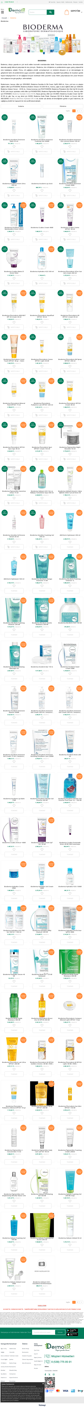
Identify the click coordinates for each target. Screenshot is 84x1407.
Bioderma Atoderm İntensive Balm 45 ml (14, 140)
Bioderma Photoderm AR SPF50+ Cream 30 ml (70, 316)
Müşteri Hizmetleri (62, 1356)
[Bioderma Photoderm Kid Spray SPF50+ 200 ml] (70, 346)
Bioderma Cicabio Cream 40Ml (42, 227)
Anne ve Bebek (5, 1356)
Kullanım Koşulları (27, 1356)
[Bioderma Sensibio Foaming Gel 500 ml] (42, 522)
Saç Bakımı (4, 1374)
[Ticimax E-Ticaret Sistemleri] (42, 1405)
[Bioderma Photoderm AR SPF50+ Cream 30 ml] (70, 303)
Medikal (3, 1370)
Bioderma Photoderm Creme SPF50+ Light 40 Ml (42, 360)
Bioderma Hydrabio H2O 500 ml (42, 271)
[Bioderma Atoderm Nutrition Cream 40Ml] (70, 171)
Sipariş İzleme (38, 1357)
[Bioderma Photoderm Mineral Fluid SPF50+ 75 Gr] (14, 390)
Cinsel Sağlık (4, 1359)
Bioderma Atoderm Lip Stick (42, 184)
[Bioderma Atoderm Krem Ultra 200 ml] (14, 171)
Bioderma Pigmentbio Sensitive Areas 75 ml (14, 491)
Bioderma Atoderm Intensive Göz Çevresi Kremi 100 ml (70, 140)
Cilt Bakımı (3, 1363)
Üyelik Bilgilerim (38, 1361)
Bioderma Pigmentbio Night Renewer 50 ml (70, 448)
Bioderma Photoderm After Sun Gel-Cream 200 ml (70, 272)
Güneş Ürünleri (5, 1366)
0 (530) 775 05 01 (61, 1361)
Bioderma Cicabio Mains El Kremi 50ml (14, 272)
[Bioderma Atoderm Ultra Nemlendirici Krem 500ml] (14, 215)
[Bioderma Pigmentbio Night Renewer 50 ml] (70, 434)
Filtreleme (63, 106)
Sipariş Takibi (60, 2)
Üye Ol (36, 1354)
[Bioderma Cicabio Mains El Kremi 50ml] (14, 259)
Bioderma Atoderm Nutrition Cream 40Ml (70, 184)
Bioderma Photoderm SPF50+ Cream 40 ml (70, 404)
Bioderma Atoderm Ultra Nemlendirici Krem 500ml (14, 228)
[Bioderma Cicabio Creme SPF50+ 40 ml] (70, 215)
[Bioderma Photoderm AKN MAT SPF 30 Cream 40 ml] (14, 303)
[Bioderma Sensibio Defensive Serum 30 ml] (14, 522)
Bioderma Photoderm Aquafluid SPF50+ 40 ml (42, 316)
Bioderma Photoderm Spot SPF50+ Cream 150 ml (42, 448)
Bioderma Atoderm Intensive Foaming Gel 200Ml (42, 140)
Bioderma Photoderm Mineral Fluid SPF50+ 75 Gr (14, 404)
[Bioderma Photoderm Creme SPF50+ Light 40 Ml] (42, 346)
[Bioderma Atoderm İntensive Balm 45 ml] (14, 127)
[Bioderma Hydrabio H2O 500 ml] (42, 259)
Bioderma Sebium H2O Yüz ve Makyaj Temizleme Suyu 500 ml (42, 491)
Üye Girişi (36, 1350)
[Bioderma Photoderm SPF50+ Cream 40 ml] (70, 390)
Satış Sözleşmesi (26, 1363)
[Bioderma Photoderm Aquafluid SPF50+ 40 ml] (42, 303)
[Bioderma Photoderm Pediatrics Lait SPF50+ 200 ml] (42, 390)
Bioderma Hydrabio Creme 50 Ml (24, 94)
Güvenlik (11, 1352)
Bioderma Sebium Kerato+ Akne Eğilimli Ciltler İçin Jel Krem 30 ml (70, 491)
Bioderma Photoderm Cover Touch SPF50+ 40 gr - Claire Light (14, 360)
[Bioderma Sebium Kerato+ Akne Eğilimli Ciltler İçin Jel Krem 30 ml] (70, 478)
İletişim (75, 2)
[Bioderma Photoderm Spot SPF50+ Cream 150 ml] (42, 434)
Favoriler (53, 2)
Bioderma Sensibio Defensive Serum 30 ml (14, 535)
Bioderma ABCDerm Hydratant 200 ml (23, 98)
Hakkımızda (68, 2)
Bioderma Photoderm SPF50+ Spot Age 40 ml (14, 448)
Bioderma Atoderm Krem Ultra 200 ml (14, 184)
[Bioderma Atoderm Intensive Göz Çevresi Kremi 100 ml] (70, 127)
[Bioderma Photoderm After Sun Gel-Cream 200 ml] (70, 259)
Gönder (60, 1332)
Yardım (81, 2)
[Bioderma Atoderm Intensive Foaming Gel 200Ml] (42, 127)
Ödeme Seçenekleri (27, 1359)
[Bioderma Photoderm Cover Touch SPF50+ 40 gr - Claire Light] (14, 346)
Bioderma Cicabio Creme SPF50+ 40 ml (70, 228)
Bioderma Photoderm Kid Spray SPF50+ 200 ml (70, 360)
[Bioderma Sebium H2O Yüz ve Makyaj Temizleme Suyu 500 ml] (42, 478)
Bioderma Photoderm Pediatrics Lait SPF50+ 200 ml (42, 404)
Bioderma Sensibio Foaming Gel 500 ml (42, 535)
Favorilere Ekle (14, 146)
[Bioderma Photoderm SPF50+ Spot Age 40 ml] (14, 434)
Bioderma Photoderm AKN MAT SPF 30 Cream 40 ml (14, 316)
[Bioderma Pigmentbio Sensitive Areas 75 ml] (14, 478)
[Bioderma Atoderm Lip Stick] (42, 171)
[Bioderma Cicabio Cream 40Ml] (42, 215)
